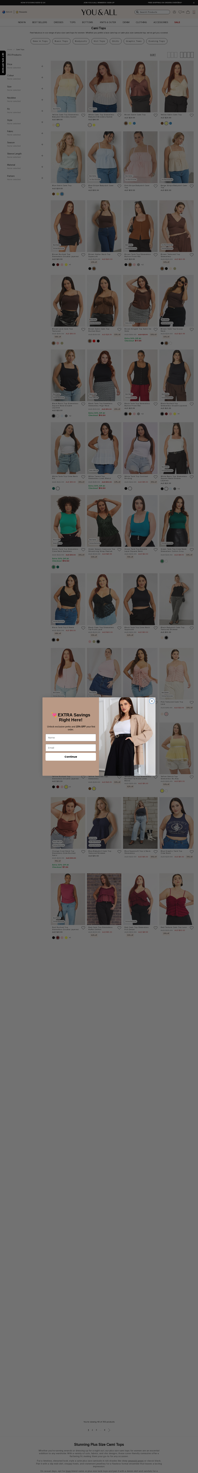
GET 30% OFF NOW (2, 63)
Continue (71, 756)
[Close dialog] (151, 701)
